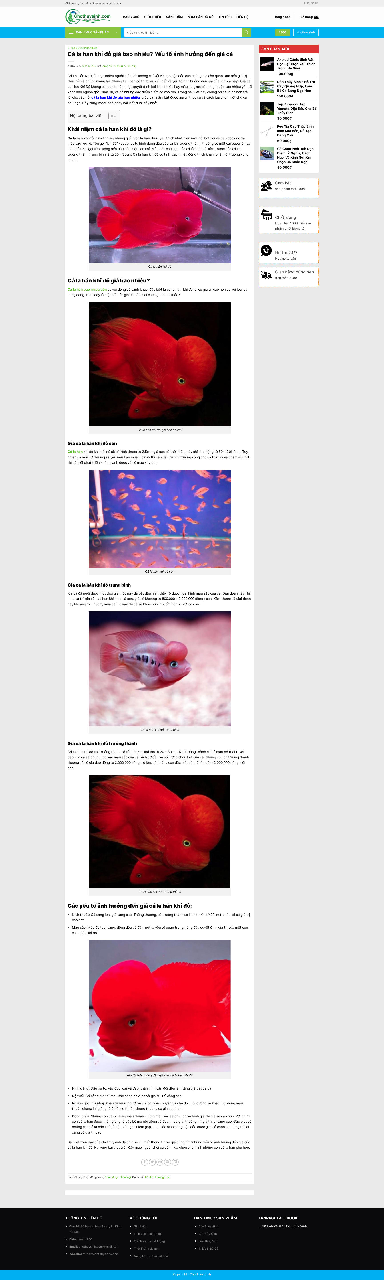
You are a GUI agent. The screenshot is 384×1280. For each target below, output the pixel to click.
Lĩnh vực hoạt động (147, 1233)
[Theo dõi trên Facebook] (304, 3)
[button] (282, 17)
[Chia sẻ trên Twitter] (152, 1162)
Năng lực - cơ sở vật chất (151, 1256)
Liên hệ (242, 17)
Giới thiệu (152, 17)
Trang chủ (130, 17)
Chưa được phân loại (83, 48)
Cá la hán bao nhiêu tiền (87, 289)
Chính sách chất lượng (149, 1241)
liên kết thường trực (157, 1177)
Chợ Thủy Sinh (295, 1226)
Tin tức (225, 17)
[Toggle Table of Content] (110, 116)
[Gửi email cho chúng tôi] (316, 3)
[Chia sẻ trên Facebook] (144, 1162)
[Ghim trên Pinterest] (167, 1162)
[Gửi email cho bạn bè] (159, 1162)
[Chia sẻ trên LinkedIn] (175, 1162)
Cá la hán (75, 452)
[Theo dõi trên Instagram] (308, 3)
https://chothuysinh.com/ (100, 1254)
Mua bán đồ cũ (201, 17)
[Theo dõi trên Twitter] (312, 3)
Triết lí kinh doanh (146, 1248)
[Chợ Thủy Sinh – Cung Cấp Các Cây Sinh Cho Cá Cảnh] (89, 17)
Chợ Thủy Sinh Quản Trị (119, 66)
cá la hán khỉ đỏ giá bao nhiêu (115, 97)
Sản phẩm (174, 17)
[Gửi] (246, 32)
